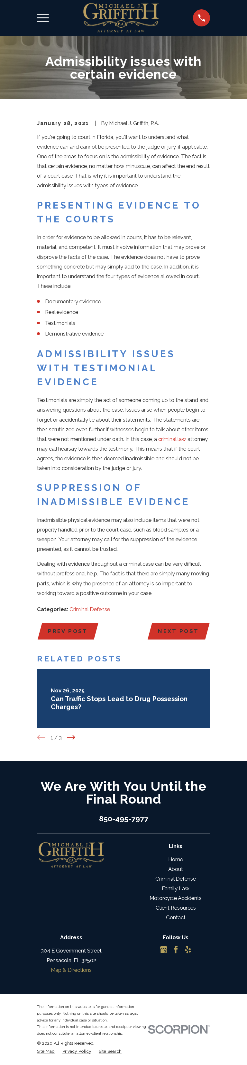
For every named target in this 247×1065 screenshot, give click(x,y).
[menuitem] (46, 1051)
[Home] (121, 18)
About (175, 869)
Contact (176, 917)
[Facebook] (175, 949)
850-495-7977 (123, 818)
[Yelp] (188, 949)
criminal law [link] (172, 439)
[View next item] (71, 737)
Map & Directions (71, 970)
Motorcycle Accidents (176, 898)
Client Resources (176, 907)
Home (175, 859)
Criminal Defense (89, 609)
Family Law (175, 888)
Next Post (178, 631)
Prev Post (67, 631)
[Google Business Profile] (163, 949)
